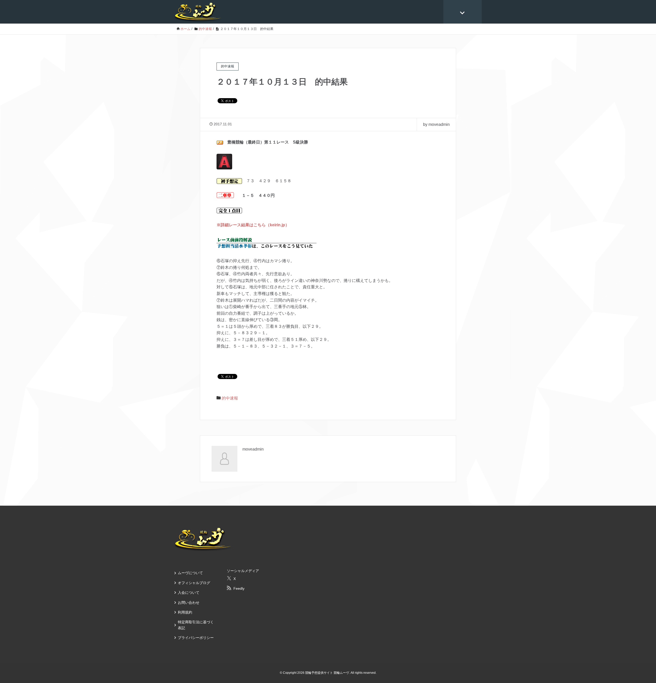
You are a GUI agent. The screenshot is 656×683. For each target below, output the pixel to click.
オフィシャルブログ (194, 583)
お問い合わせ (188, 602)
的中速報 (230, 398)
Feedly (238, 588)
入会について (188, 592)
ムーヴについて (190, 573)
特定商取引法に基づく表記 (196, 625)
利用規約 (185, 612)
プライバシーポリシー (196, 638)
